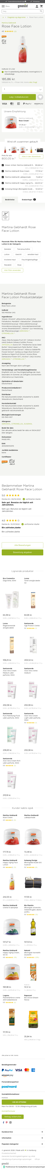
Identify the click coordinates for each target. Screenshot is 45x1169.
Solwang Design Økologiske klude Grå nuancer (19, 189)
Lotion (6, 254)
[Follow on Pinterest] (7, 1122)
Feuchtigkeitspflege (30, 260)
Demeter (7, 249)
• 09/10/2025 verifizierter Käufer (21, 499)
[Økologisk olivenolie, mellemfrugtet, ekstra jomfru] (33, 927)
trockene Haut (10, 260)
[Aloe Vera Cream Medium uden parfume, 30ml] (12, 690)
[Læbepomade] (22, 149)
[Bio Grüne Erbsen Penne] (33, 1019)
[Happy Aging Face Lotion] (31, 149)
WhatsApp (36, 1)
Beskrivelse (10, 200)
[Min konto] (37, 6)
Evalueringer (28, 200)
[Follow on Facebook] (3, 1122)
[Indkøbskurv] (41, 6)
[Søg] (41, 11)
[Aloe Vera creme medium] (33, 690)
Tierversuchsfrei (23, 249)
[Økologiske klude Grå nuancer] (40, 149)
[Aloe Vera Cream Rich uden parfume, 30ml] (12, 780)
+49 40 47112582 (22, 1102)
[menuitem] (37, 6)
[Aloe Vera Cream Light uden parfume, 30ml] (33, 735)
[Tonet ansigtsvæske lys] (33, 600)
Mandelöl (7, 265)
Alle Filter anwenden (12, 270)
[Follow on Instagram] (10, 1122)
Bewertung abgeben (22, 552)
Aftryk (37, 1159)
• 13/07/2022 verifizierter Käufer (20, 524)
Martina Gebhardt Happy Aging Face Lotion (19, 183)
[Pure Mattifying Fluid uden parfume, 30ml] (12, 735)
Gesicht (18, 254)
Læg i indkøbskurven (18, 97)
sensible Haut (33, 254)
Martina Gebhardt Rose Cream (17, 171)
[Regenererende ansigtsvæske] (12, 645)
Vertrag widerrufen (12, 1117)
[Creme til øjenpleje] (12, 927)
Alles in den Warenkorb (31, 156)
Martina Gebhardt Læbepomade (18, 177)
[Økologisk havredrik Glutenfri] (33, 972)
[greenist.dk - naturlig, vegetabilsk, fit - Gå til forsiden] (23, 5)
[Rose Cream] (13, 149)
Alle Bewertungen (22, 545)
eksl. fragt (33, 82)
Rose (19, 265)
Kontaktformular (8, 1111)
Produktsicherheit (9, 1153)
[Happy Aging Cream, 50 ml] (12, 972)
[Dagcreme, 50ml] (12, 600)
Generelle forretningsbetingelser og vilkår (18, 1156)
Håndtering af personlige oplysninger (17, 1159)
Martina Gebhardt (9, 23)
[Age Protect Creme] (33, 645)
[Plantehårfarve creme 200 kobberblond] (12, 1017)
